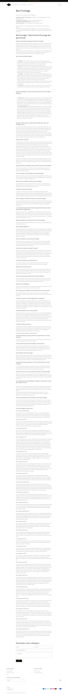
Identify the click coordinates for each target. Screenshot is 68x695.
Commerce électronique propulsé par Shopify (19, 692)
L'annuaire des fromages (38, 672)
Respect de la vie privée (10, 672)
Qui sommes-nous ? (37, 670)
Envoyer (19, 660)
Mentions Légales (9, 670)
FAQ (36, 333)
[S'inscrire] (23, 680)
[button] (58, 5)
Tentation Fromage (11, 692)
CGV (7, 674)
